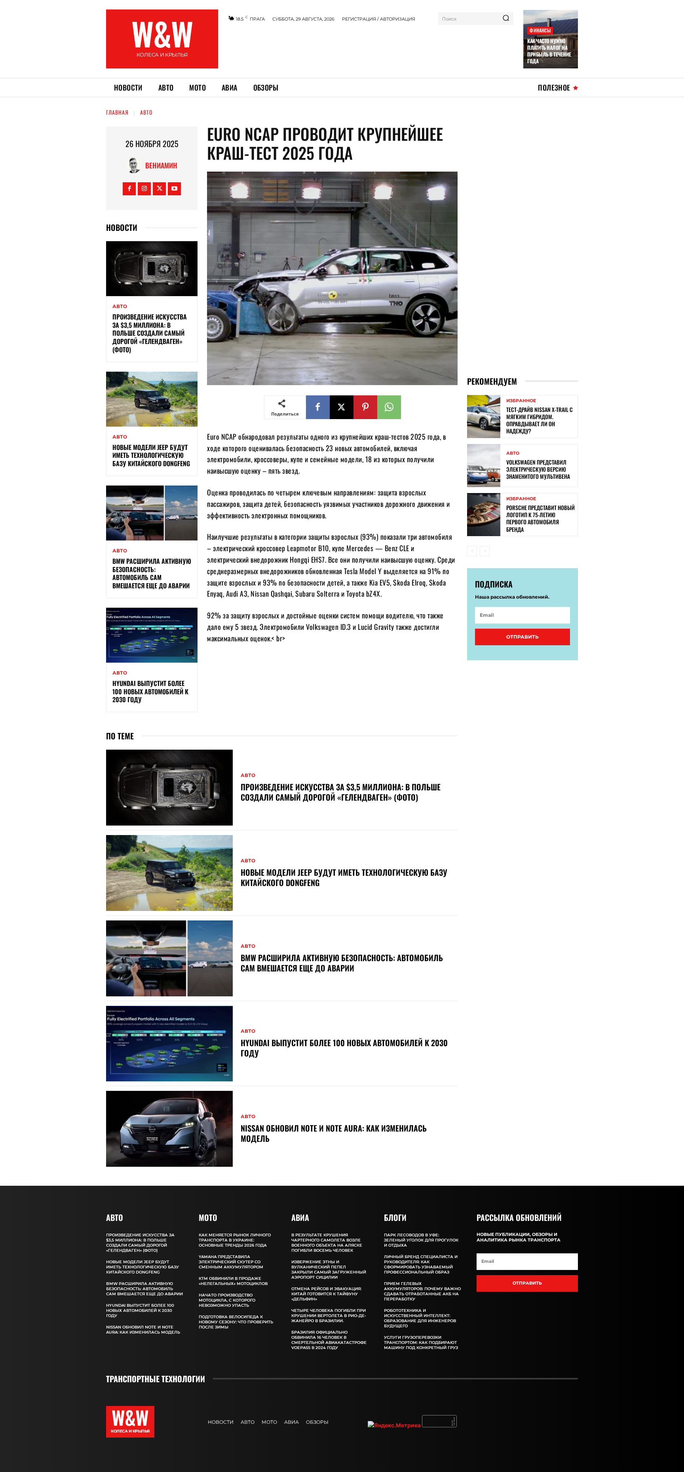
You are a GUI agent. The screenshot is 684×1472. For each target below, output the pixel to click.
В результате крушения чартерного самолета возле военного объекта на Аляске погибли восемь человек (326, 1242)
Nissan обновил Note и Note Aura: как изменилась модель (334, 1133)
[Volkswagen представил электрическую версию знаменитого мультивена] (483, 465)
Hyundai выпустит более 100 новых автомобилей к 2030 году (150, 691)
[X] (159, 188)
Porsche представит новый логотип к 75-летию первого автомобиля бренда (540, 518)
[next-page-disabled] (485, 551)
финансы (540, 30)
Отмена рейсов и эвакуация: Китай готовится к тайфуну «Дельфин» (326, 1294)
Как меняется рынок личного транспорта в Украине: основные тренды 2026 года (235, 1240)
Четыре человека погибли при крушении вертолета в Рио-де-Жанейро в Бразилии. (328, 1315)
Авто (146, 112)
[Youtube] (174, 188)
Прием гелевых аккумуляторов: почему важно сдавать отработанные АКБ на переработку (422, 1291)
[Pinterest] (365, 407)
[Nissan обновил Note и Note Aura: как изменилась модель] (169, 1129)
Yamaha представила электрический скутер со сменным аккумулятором (231, 1262)
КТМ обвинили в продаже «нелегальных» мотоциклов (233, 1281)
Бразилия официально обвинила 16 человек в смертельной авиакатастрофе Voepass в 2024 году (329, 1340)
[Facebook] (129, 188)
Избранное (521, 401)
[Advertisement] (371, 48)
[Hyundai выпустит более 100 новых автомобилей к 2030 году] (152, 635)
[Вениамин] (135, 165)
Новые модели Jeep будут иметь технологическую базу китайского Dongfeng (151, 455)
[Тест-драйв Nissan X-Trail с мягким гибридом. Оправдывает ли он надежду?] (483, 416)
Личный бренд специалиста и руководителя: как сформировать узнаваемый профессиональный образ (421, 1264)
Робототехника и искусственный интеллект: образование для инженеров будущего (420, 1318)
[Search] (505, 18)
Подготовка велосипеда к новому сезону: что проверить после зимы (236, 1322)
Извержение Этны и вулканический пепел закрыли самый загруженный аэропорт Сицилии (328, 1269)
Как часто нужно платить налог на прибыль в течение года (549, 51)
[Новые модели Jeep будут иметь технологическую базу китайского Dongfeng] (152, 399)
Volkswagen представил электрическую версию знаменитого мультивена (538, 469)
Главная (117, 112)
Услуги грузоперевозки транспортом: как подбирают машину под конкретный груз (421, 1342)
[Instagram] (144, 188)
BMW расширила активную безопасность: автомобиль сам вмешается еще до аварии (151, 573)
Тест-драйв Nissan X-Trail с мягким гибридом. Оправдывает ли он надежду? (539, 420)
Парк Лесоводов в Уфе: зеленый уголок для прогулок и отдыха (421, 1240)
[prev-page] (472, 551)
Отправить (522, 637)
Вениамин (161, 165)
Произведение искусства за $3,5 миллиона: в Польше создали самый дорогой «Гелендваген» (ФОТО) (149, 333)
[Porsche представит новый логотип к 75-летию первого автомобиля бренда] (483, 514)
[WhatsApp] (389, 407)
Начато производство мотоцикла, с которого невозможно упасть (227, 1300)
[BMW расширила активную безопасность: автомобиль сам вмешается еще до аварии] (152, 513)
